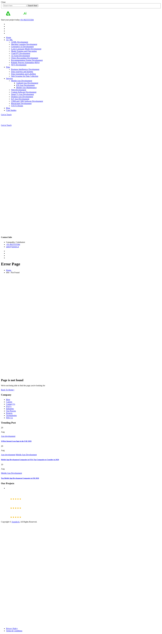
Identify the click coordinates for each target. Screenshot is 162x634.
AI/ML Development (19, 42)
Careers (9, 402)
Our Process (11, 411)
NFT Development (18, 65)
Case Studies (11, 110)
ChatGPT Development (20, 53)
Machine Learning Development (24, 44)
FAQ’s (8, 406)
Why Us (9, 418)
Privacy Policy (12, 628)
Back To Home (7, 390)
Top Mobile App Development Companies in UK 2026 (20, 478)
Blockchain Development (21, 103)
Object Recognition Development (24, 58)
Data (8, 67)
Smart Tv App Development (22, 94)
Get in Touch (6, 115)
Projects (9, 413)
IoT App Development (20, 99)
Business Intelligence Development (25, 69)
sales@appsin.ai (12, 247)
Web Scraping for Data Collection (24, 76)
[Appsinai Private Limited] (16, 15)
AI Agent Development (20, 56)
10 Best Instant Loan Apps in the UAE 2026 (16, 441)
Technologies (11, 415)
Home (8, 37)
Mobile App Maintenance (26, 87)
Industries (10, 409)
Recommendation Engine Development (27, 60)
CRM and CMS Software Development (27, 101)
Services (9, 78)
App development (8, 436)
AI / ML (9, 40)
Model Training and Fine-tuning (24, 51)
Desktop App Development (22, 97)
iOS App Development (25, 85)
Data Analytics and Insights (22, 72)
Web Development (18, 90)
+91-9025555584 (27, 20)
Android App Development (27, 83)
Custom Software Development (23, 92)
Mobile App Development (21, 81)
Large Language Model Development (26, 49)
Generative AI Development (22, 47)
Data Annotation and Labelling (23, 74)
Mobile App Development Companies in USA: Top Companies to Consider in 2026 (30, 460)
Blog (8, 108)
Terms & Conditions (14, 631)
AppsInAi (15, 522)
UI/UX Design (17, 106)
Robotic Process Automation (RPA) (25, 62)
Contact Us (10, 404)
